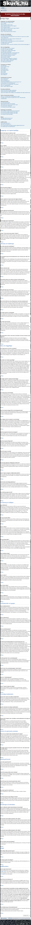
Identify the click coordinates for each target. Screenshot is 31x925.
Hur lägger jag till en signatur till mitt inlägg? (8, 50)
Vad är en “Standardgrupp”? (5, 85)
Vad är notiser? (3, 72)
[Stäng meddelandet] (29, 13)
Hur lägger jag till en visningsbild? (6, 42)
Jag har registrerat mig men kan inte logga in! (8, 25)
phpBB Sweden (17, 922)
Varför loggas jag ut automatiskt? (6, 30)
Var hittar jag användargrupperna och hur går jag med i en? (11, 81)
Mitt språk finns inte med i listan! (6, 39)
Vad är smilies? (3, 67)
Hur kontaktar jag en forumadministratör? (8, 126)
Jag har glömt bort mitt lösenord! (6, 29)
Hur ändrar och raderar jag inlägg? (7, 49)
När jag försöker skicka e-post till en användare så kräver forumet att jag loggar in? (15, 44)
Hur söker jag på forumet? (5, 102)
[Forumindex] (15, 3)
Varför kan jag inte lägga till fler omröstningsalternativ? (10, 52)
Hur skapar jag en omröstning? (6, 51)
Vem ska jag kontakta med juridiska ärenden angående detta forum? (12, 125)
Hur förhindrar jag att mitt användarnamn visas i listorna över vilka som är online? (15, 36)
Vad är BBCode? (3, 65)
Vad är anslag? (3, 71)
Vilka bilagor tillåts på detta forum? (7, 118)
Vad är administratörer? (5, 78)
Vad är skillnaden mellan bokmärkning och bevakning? (10, 110)
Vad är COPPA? (3, 23)
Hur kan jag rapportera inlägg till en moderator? (9, 58)
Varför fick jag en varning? (5, 57)
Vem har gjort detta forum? (5, 123)
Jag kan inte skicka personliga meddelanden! (8, 90)
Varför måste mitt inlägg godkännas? (7, 60)
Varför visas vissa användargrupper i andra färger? (10, 84)
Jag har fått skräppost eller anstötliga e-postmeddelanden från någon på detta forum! (15, 92)
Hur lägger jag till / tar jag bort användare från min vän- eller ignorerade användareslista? (13, 98)
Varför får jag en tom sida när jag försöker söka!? (9, 104)
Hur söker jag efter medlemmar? (6, 105)
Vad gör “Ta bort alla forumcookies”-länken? (8, 31)
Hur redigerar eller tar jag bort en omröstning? (9, 53)
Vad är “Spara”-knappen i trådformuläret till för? (9, 59)
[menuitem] (3, 7)
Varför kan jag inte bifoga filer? (6, 56)
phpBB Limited (3, 871)
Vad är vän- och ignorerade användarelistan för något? (10, 96)
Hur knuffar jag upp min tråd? (6, 61)
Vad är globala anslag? (5, 70)
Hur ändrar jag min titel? (5, 43)
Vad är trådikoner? (4, 74)
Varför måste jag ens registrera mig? (7, 22)
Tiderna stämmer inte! (4, 37)
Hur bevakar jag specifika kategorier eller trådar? (9, 113)
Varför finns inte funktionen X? (6, 124)
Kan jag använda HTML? (5, 66)
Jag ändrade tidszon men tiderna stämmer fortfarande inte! (11, 38)
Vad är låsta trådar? (4, 73)
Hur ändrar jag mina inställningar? (6, 35)
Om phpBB (2, 874)
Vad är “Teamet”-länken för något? (7, 86)
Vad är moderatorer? (4, 79)
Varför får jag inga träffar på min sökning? (8, 103)
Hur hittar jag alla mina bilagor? (6, 119)
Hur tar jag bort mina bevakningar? (7, 114)
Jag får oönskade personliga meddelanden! (8, 91)
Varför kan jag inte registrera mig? (6, 24)
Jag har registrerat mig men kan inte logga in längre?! (10, 28)
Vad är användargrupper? (5, 80)
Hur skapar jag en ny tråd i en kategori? (8, 48)
